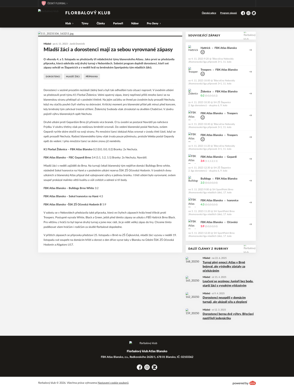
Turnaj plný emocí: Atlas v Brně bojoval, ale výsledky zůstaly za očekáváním (224, 267)
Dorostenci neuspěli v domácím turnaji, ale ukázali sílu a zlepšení (225, 300)
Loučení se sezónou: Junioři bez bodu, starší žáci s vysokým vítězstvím (228, 283)
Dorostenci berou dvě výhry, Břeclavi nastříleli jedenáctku (228, 316)
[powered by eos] (244, 383)
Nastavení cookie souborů (113, 383)
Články (101, 23)
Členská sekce (209, 13)
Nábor (135, 23)
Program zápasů (228, 13)
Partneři (118, 23)
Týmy (84, 23)
